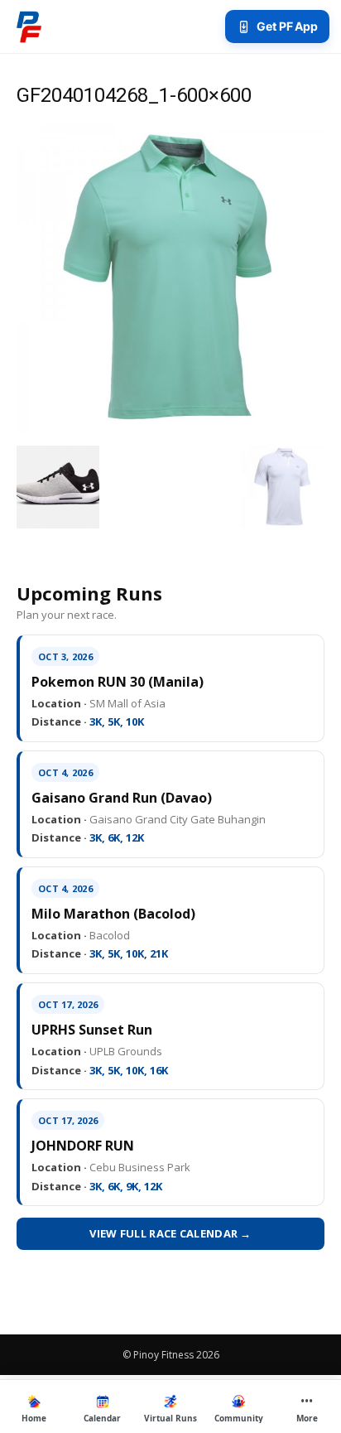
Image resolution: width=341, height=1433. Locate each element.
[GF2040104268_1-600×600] (170, 428)
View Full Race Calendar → (170, 1233)
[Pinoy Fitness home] (29, 26)
